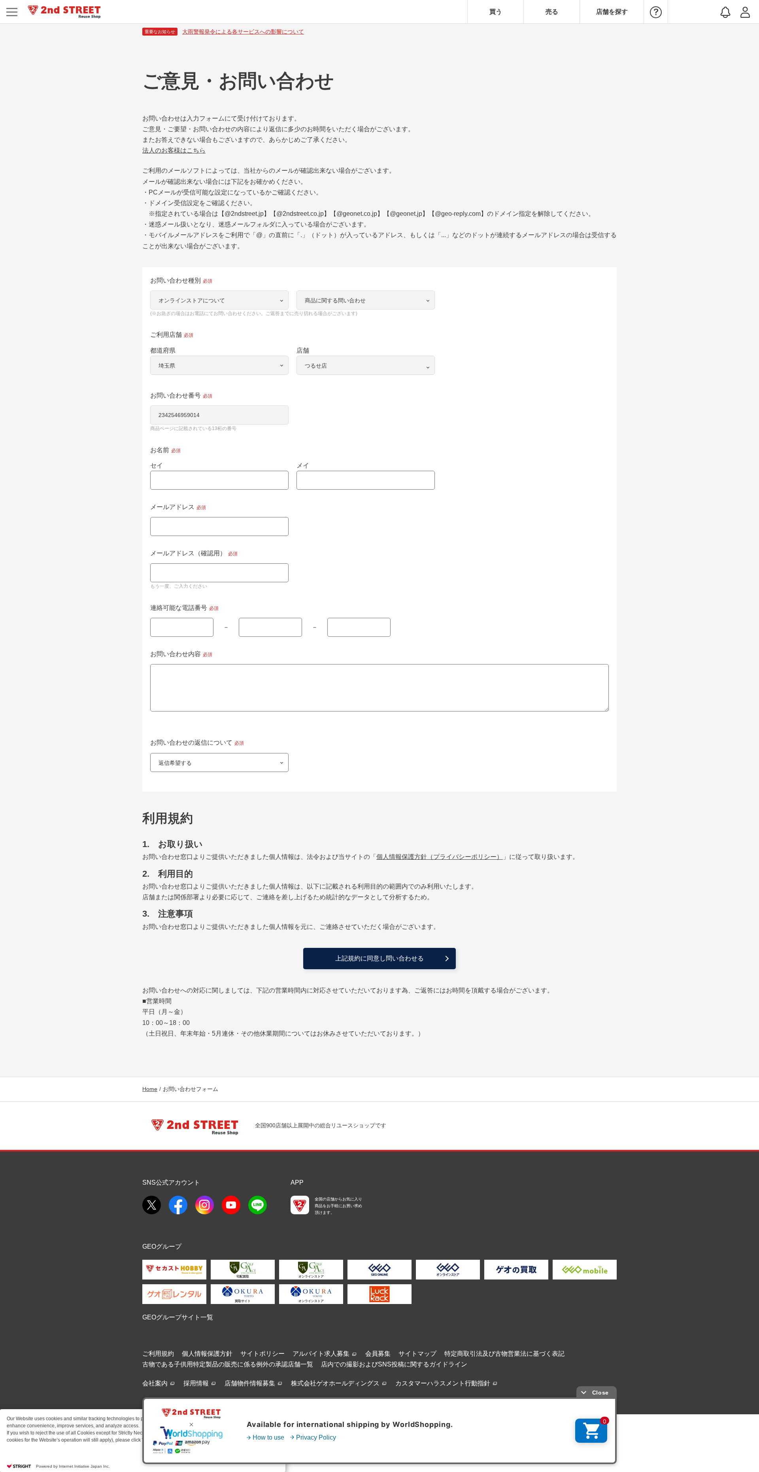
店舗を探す (612, 11)
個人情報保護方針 (207, 1353)
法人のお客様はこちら (174, 150)
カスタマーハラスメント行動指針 (443, 1383)
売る (552, 11)
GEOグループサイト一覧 (177, 1317)
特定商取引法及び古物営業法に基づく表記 (504, 1353)
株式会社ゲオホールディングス (336, 1383)
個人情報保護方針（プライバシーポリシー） (439, 856)
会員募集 (378, 1353)
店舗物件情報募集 (251, 1383)
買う (495, 11)
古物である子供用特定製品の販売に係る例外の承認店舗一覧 (227, 1364)
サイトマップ (417, 1353)
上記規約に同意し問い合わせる (379, 958)
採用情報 (196, 1383)
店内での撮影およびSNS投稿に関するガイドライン (394, 1364)
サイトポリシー (262, 1353)
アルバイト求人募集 (322, 1353)
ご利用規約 (158, 1353)
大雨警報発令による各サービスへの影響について (243, 31)
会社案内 (155, 1383)
